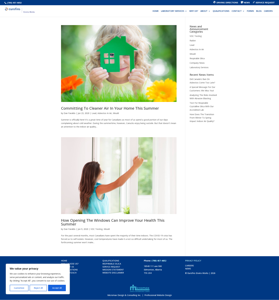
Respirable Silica (197, 58)
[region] (38, 279)
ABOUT (204, 11)
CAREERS (268, 11)
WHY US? (193, 11)
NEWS (188, 268)
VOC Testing (97, 229)
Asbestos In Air (105, 113)
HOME (156, 11)
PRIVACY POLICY (193, 260)
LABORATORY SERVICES (172, 11)
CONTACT (237, 11)
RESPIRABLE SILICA (111, 263)
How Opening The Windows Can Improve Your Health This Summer (112, 222)
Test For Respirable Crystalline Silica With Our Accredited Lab (202, 106)
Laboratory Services (199, 67)
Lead (94, 113)
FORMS (250, 11)
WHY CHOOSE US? (70, 263)
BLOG (259, 11)
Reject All (38, 288)
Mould (116, 113)
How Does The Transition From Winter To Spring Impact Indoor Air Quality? (202, 118)
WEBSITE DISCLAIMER (113, 272)
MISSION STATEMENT (113, 269)
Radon (193, 40)
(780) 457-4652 (14, 3)
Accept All (57, 288)
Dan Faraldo (69, 113)
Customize (19, 288)
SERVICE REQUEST (111, 266)
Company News (197, 62)
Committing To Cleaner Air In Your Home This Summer (110, 108)
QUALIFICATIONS (221, 11)
